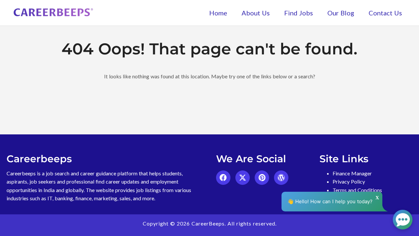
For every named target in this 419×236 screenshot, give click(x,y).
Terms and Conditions (357, 190)
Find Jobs (298, 13)
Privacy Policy (349, 181)
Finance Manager (352, 173)
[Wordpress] (281, 177)
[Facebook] (223, 177)
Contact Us (385, 13)
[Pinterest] (262, 177)
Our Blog (340, 13)
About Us (256, 13)
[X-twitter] (242, 177)
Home (218, 13)
